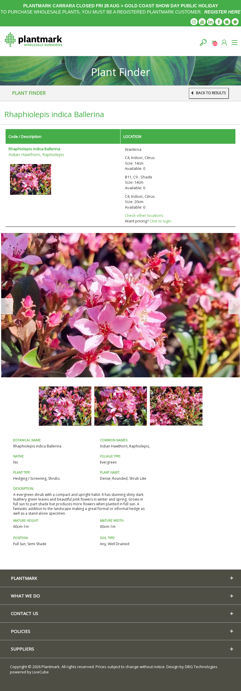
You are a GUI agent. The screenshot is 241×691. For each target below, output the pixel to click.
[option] (65, 406)
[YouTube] (202, 21)
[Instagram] (194, 21)
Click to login (160, 221)
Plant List (214, 42)
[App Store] (226, 21)
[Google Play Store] (235, 21)
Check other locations (144, 215)
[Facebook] (218, 21)
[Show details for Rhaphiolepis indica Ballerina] (31, 179)
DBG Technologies (201, 666)
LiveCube (40, 672)
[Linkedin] (210, 21)
